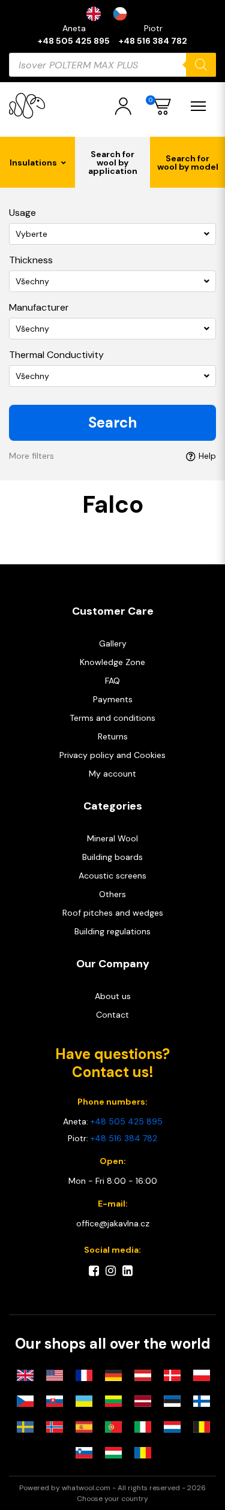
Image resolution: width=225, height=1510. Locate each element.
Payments (113, 699)
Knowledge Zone (112, 662)
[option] (123, 14)
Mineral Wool (112, 838)
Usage (22, 212)
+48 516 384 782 (153, 40)
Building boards (112, 857)
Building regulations (112, 931)
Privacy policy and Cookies (112, 755)
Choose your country (112, 1498)
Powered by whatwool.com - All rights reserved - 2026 (112, 1488)
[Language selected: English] (112, 13)
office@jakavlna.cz (112, 1223)
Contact (112, 1014)
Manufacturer (39, 307)
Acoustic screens (112, 875)
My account (112, 773)
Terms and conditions (112, 717)
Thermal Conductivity (56, 354)
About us (113, 996)
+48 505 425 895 (74, 40)
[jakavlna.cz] (27, 106)
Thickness (31, 260)
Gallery (113, 643)
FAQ (112, 680)
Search (112, 422)
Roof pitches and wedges (112, 912)
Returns (113, 736)
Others (112, 894)
